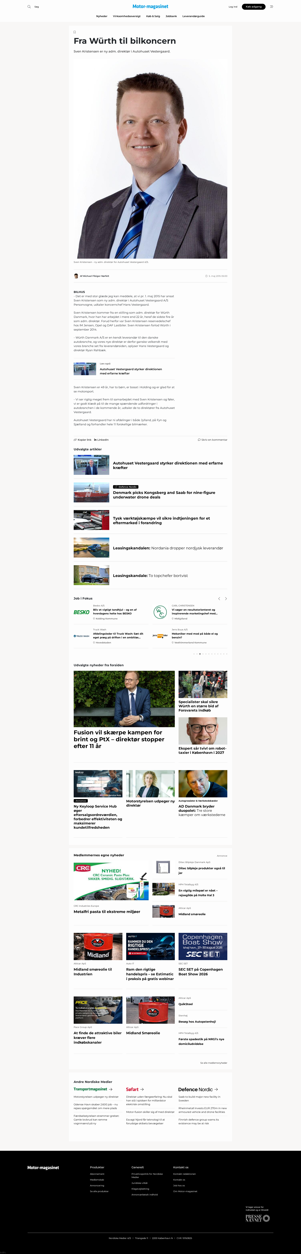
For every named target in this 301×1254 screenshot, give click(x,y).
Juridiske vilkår (140, 1183)
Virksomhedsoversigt (127, 16)
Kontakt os (179, 1179)
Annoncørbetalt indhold (145, 1194)
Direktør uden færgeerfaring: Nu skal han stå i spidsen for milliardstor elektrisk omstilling (149, 1100)
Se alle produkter (99, 1191)
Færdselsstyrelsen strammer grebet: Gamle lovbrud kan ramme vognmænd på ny (96, 1119)
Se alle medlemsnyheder (213, 1062)
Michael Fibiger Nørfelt (96, 276)
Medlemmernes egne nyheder (99, 855)
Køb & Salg (153, 16)
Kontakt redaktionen (184, 1174)
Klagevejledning (140, 1188)
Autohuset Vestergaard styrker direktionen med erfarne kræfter (131, 371)
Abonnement (97, 1174)
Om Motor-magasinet (185, 1191)
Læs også (105, 363)
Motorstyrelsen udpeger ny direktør (96, 1096)
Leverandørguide (193, 16)
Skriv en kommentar (214, 439)
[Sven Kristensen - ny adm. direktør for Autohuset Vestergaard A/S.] (150, 159)
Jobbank (171, 16)
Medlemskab (97, 1179)
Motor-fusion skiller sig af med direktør (150, 1112)
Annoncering (97, 1185)
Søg (36, 6)
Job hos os (179, 1185)
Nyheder (101, 16)
